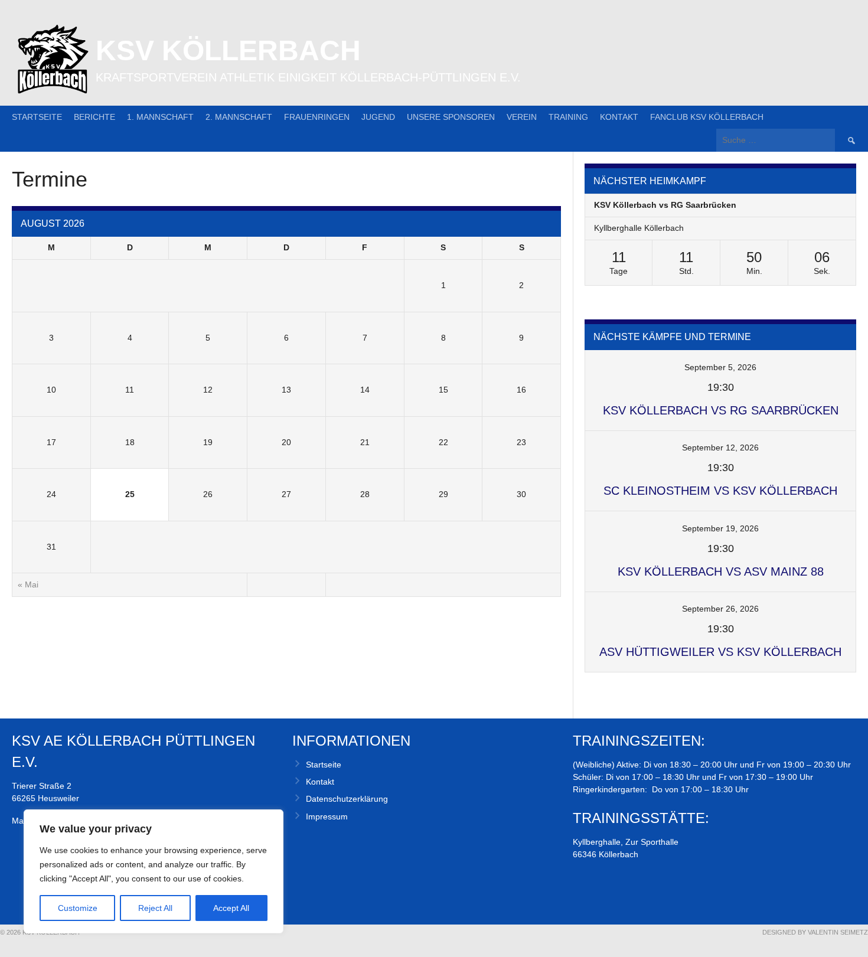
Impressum (327, 816)
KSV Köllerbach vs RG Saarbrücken (665, 205)
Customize (77, 908)
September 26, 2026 (720, 608)
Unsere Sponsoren (451, 117)
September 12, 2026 (720, 447)
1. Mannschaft (160, 117)
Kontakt (619, 117)
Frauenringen (317, 117)
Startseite (37, 117)
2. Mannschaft (238, 117)
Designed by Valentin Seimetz (815, 932)
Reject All (155, 908)
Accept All (231, 908)
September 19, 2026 (720, 528)
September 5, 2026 (720, 367)
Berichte (94, 117)
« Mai (28, 584)
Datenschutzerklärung (347, 799)
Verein (522, 117)
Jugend (378, 117)
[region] (153, 871)
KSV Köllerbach (228, 50)
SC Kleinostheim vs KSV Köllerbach (720, 490)
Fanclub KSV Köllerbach (706, 117)
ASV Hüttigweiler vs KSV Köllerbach (720, 651)
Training (568, 117)
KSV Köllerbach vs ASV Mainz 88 (721, 571)
